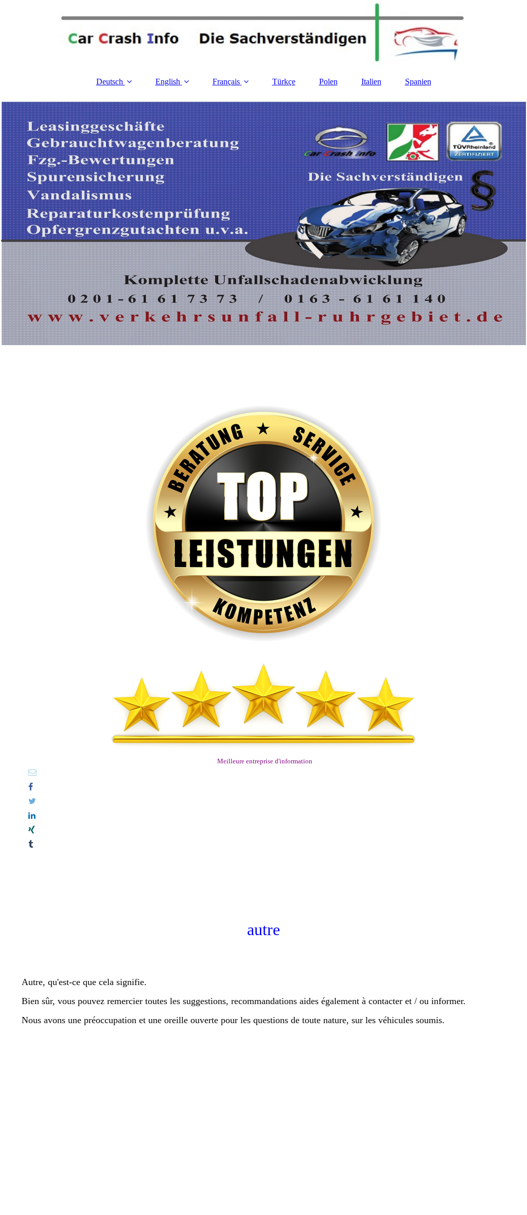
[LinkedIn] (31, 815)
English (167, 81)
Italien (371, 81)
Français (226, 81)
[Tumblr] (30, 844)
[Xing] (31, 830)
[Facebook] (30, 786)
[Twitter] (31, 801)
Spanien (418, 81)
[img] (263, 33)
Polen (328, 81)
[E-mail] (32, 772)
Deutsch (110, 81)
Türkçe (283, 81)
